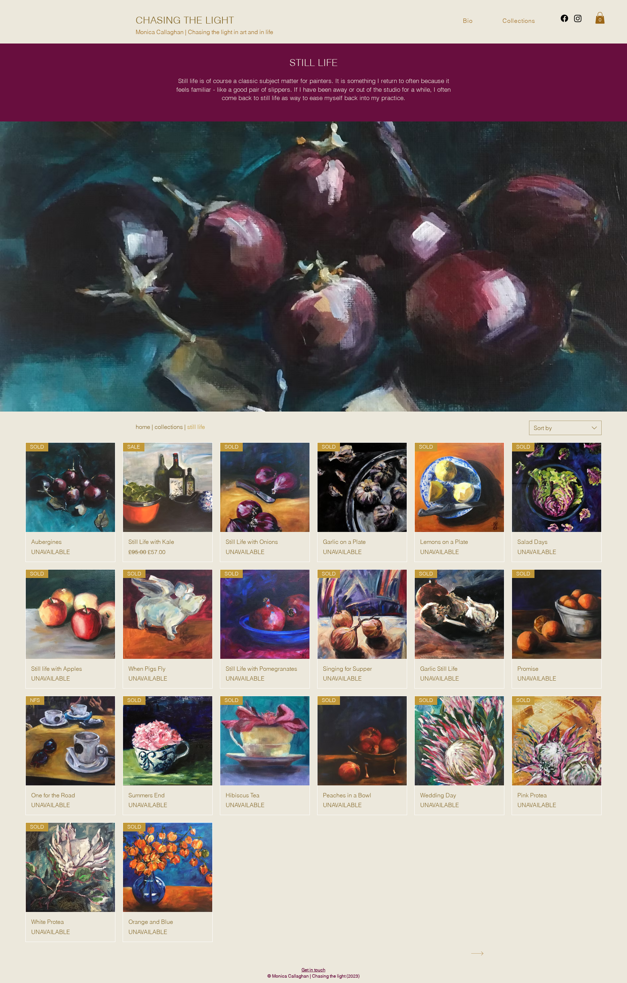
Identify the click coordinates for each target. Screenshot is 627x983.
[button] (600, 18)
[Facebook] (564, 18)
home (143, 426)
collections (169, 426)
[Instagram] (578, 18)
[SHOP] (476, 953)
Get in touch (313, 969)
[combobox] (565, 428)
